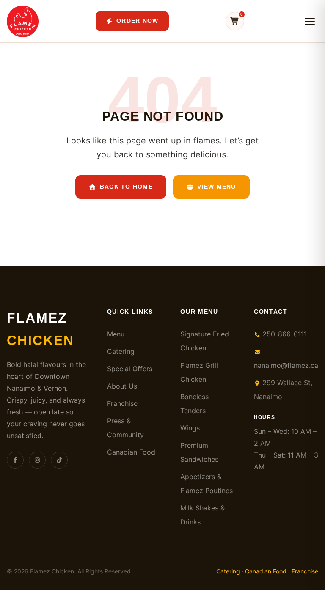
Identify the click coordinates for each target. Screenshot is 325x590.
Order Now (137, 20)
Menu (115, 334)
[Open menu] (309, 21)
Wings (190, 428)
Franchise (122, 403)
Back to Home (126, 186)
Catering (121, 351)
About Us (122, 386)
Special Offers (129, 368)
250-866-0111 (283, 334)
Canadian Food (131, 452)
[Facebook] (15, 460)
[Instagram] (37, 460)
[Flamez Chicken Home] (23, 21)
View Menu (216, 186)
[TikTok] (59, 460)
